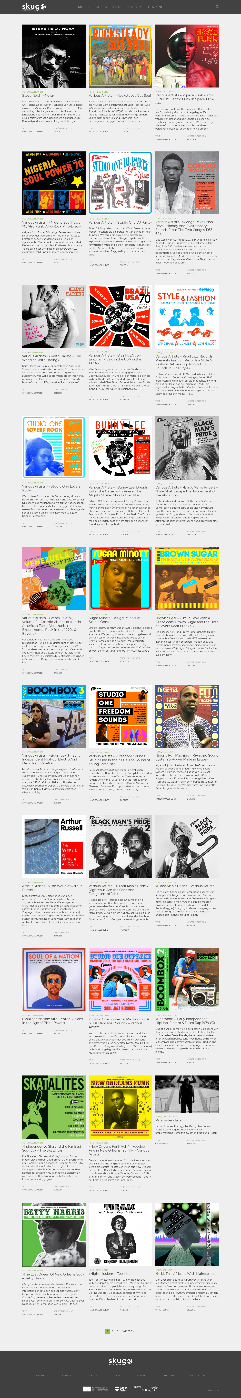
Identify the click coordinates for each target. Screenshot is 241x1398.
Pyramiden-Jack (168, 1120)
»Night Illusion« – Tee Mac (109, 1274)
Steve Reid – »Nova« (38, 95)
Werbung (93, 1375)
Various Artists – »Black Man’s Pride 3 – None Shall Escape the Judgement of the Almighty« (186, 491)
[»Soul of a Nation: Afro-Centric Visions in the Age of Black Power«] (54, 979)
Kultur (134, 7)
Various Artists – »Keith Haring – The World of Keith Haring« (51, 358)
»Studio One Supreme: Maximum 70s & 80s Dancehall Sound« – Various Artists (119, 1023)
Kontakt (142, 1375)
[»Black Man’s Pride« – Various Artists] (187, 846)
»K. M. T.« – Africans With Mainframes (185, 1274)
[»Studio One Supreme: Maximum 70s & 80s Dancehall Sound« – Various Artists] (120, 979)
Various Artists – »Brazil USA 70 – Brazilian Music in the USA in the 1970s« (115, 359)
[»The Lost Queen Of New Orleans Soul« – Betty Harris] (54, 1234)
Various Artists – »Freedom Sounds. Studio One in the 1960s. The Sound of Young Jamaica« (119, 760)
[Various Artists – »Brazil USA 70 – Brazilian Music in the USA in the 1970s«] (120, 316)
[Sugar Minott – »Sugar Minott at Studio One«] (120, 578)
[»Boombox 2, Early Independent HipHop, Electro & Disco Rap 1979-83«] (187, 979)
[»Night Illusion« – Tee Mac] (120, 1234)
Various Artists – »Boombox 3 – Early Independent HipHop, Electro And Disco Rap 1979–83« (51, 759)
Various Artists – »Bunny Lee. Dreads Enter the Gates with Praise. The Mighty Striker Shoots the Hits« (118, 491)
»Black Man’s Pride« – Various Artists (184, 886)
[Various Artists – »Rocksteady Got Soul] (120, 56)
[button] (217, 7)
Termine (155, 7)
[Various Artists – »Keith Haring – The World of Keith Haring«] (54, 317)
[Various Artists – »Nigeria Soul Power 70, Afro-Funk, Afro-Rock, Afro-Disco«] (54, 183)
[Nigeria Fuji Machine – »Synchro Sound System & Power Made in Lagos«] (187, 716)
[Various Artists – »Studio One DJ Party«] (120, 183)
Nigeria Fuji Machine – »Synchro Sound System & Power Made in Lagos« (187, 757)
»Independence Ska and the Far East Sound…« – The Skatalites (51, 1148)
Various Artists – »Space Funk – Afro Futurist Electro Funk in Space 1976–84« (184, 99)
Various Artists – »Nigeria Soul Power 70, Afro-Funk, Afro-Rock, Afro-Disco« (52, 224)
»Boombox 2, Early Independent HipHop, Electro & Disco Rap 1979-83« (185, 1021)
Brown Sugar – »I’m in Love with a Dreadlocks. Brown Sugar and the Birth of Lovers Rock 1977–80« (187, 622)
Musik (83, 7)
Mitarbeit (66, 1375)
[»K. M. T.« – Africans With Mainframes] (187, 1234)
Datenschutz (197, 1375)
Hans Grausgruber (32, 132)
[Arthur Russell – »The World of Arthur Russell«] (54, 846)
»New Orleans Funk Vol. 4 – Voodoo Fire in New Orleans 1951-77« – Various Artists (119, 1150)
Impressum (168, 1375)
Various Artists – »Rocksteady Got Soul (120, 95)
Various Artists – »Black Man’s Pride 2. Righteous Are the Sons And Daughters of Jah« (119, 890)
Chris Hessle (162, 1143)
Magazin (40, 1375)
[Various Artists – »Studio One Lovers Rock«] (54, 447)
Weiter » (128, 1331)
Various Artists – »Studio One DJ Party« (120, 222)
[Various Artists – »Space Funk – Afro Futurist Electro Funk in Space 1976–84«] (187, 56)
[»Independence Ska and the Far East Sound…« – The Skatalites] (54, 1107)
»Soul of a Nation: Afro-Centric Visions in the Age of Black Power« (52, 1021)
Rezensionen (108, 7)
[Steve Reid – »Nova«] (54, 56)
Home (25, 92)
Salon (117, 1375)
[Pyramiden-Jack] (187, 1094)
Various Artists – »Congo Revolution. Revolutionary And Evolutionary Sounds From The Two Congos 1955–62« (184, 228)
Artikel (174, 1117)
